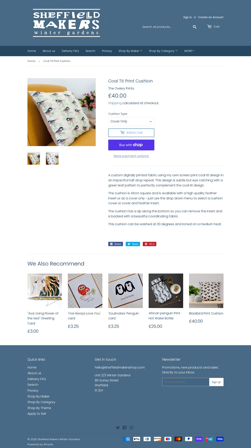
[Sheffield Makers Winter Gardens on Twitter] (118, 428)
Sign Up (216, 382)
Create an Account (211, 17)
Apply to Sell (36, 413)
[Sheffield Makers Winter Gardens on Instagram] (131, 428)
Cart (216, 27)
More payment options (131, 156)
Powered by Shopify (40, 444)
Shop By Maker (129, 51)
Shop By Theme (39, 408)
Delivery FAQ (70, 51)
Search (90, 51)
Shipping (115, 103)
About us (49, 51)
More (188, 51)
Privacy (107, 51)
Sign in (187, 17)
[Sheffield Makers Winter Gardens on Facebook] (125, 428)
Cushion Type (117, 114)
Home (31, 51)
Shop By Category (162, 51)
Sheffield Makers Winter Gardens (59, 439)
